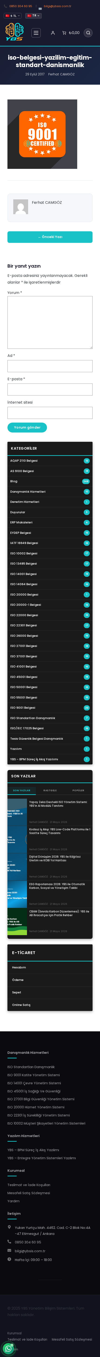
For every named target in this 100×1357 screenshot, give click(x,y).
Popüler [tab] (78, 790)
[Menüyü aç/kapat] (36, 32)
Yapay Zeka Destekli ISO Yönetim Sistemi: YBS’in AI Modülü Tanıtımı (58, 804)
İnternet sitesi (20, 402)
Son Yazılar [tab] (21, 790)
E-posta (16, 379)
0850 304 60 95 (20, 6)
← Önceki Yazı (50, 237)
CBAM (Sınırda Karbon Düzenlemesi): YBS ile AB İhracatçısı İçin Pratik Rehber (59, 913)
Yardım (13, 1201)
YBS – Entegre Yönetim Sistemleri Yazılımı (41, 1158)
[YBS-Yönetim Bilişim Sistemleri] (15, 31)
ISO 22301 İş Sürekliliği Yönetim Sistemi (38, 1115)
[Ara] (88, 32)
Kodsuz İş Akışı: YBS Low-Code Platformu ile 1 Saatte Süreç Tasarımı (59, 831)
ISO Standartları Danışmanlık (31, 1067)
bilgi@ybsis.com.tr (57, 6)
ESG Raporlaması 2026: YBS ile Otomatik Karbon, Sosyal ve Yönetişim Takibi (57, 886)
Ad (11, 355)
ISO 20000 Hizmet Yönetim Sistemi (35, 1107)
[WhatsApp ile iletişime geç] (8, 1348)
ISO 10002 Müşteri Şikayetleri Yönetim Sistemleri (46, 1123)
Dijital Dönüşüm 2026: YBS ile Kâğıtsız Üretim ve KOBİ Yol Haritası (55, 858)
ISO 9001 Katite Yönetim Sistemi (33, 1075)
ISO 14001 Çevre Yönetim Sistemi (34, 1083)
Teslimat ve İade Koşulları (28, 1185)
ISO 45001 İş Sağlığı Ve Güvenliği (33, 1091)
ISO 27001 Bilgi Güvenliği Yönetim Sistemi (40, 1099)
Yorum (14, 292)
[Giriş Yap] (52, 32)
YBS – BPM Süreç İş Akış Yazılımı (33, 1150)
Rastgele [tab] (50, 790)
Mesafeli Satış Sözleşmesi (28, 1193)
